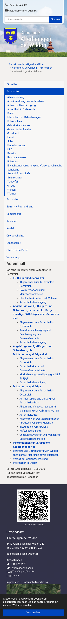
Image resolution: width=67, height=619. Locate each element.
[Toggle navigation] (6, 51)
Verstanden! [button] (33, 612)
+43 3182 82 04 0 (17, 4)
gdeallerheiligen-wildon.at (23, 10)
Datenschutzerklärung (35, 582)
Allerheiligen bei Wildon (35, 39)
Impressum (13, 582)
